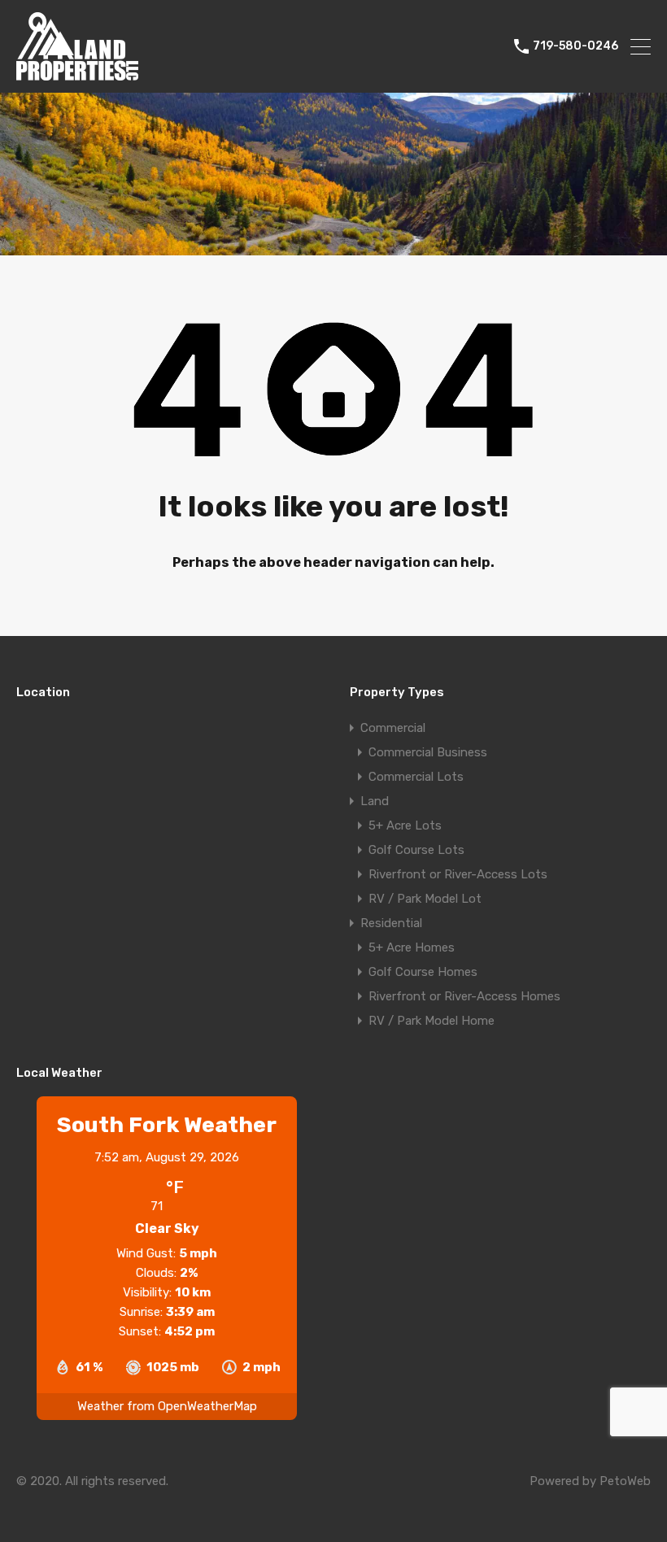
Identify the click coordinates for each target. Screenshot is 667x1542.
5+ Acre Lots (405, 825)
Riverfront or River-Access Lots (457, 874)
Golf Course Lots (416, 850)
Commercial (392, 728)
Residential (391, 923)
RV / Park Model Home (431, 1020)
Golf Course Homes (422, 972)
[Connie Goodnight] (77, 73)
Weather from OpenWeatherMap (167, 1406)
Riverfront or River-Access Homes (464, 996)
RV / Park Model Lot (425, 898)
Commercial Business (427, 752)
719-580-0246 (575, 46)
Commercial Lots (416, 776)
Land (374, 801)
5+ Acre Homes (411, 947)
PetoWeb (625, 1481)
